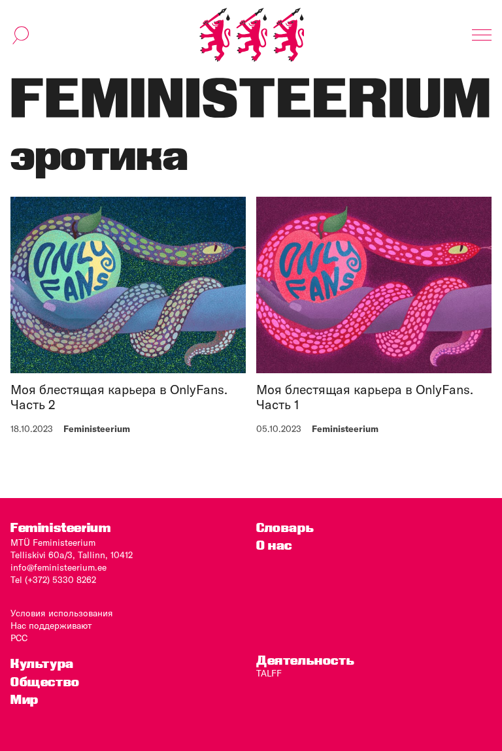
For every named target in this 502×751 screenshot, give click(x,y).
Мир (24, 699)
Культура (42, 663)
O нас (274, 545)
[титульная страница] (251, 35)
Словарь (285, 527)
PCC (18, 638)
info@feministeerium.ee (58, 567)
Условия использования (61, 613)
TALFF (269, 673)
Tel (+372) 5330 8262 (53, 580)
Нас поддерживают (51, 625)
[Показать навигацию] (482, 35)
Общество (45, 682)
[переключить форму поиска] (20, 35)
